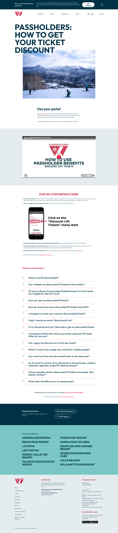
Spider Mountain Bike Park (75, 455)
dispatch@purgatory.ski (47, 494)
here (82, 198)
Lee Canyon (30, 450)
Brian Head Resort (35, 442)
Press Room (17, 502)
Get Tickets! (88, 5)
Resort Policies (18, 514)
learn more (79, 250)
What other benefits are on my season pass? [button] (51, 381)
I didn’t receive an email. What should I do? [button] (50, 320)
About (16, 487)
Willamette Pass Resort (77, 464)
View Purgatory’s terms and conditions (74, 392)
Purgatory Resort (73, 437)
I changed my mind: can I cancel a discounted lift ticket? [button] (57, 313)
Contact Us (17, 496)
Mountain (40, 14)
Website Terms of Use (20, 511)
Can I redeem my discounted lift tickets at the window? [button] (56, 284)
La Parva (28, 446)
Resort (52, 14)
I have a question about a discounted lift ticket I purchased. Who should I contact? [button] (61, 373)
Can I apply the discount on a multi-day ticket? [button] (52, 343)
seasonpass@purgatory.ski (46, 254)
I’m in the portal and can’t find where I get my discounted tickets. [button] (61, 327)
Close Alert (102, 4)
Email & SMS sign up (67, 411)
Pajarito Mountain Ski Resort (38, 463)
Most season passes (41, 113)
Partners (17, 505)
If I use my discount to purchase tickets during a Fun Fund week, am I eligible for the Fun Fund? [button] (60, 292)
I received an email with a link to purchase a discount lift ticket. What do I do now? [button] (60, 335)
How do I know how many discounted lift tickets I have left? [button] (58, 307)
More (78, 14)
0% (88, 14)
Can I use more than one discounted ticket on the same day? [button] (59, 356)
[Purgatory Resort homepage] (22, 13)
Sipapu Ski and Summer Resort (76, 447)
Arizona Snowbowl (36, 437)
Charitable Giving (19, 490)
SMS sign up (64, 416)
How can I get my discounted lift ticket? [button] (48, 300)
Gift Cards (17, 499)
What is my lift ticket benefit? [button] (43, 277)
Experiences (65, 14)
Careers (17, 493)
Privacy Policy (18, 508)
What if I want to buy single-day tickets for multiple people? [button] (59, 349)
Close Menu (115, 20)
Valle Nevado (70, 460)
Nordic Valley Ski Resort (35, 456)
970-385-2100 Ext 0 (46, 491)
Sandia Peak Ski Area (75, 442)
